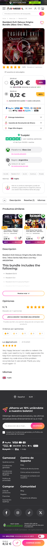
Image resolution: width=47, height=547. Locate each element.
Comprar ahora (33, 543)
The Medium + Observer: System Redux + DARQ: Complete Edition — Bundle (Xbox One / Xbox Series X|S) (12, 230)
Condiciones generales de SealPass (7, 473)
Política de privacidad (6, 479)
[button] (42, 8)
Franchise (6, 496)
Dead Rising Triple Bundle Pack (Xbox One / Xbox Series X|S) (35, 230)
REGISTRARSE (37, 426)
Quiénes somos (8, 462)
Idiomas (41, 200)
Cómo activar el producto (30, 472)
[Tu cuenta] (35, 8)
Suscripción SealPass (7, 501)
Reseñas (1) (29, 200)
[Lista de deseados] (39, 8)
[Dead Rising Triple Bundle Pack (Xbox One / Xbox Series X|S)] (35, 221)
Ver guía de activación (18, 154)
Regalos (23, 494)
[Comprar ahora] (17, 543)
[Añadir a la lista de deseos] (41, 22)
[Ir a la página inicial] (15, 8)
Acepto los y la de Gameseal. (24, 433)
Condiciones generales (23, 432)
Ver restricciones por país (19, 166)
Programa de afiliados (28, 498)
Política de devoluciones (29, 469)
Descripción (15, 200)
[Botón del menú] (4, 8)
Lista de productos (6, 491)
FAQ (22, 465)
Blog (22, 491)
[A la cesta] (19, 238)
